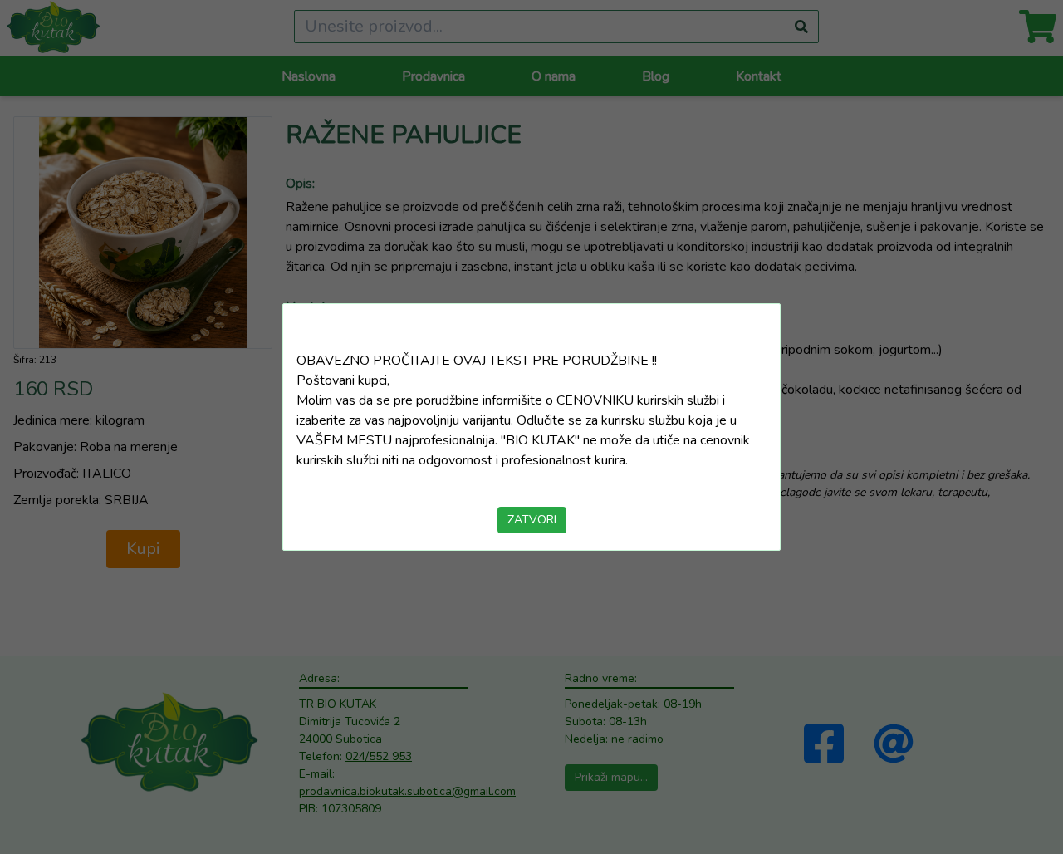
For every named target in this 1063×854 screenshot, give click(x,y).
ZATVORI (531, 520)
